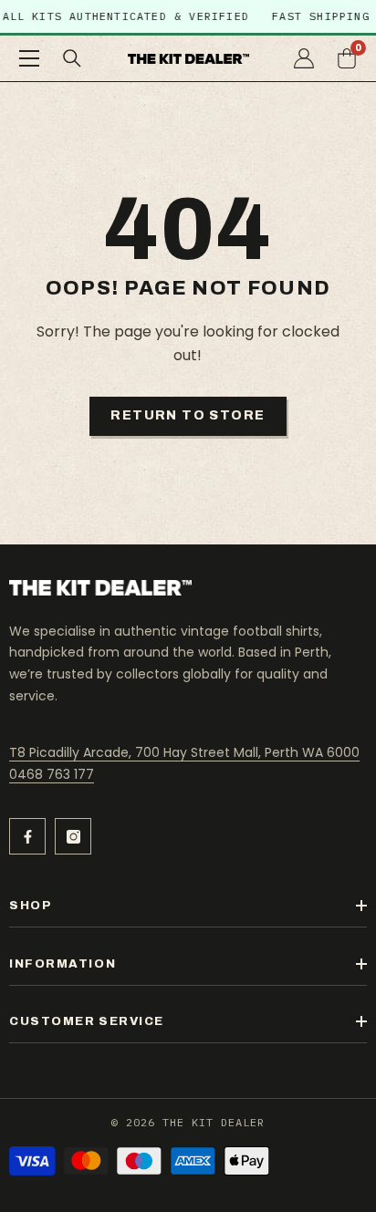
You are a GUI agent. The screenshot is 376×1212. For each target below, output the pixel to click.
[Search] (72, 58)
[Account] (304, 58)
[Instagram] (73, 836)
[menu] (29, 58)
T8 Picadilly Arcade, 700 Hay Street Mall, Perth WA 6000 (184, 752)
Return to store (187, 415)
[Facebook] (27, 836)
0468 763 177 (51, 774)
